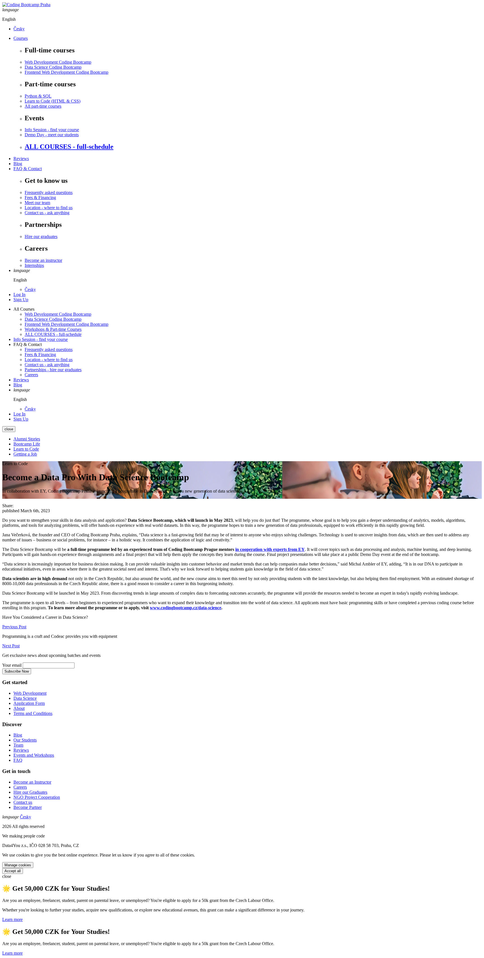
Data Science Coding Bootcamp (53, 67)
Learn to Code (26, 449)
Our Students (25, 740)
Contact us (22, 802)
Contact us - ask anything (47, 212)
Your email (12, 665)
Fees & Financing (40, 197)
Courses (20, 38)
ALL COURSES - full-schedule (69, 146)
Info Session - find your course (52, 129)
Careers (31, 374)
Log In (19, 294)
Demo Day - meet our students (52, 134)
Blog (17, 163)
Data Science (25, 698)
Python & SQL (38, 96)
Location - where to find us (49, 207)
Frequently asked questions (49, 192)
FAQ (17, 760)
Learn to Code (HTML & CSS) (52, 101)
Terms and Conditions (32, 713)
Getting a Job (25, 454)
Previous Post (14, 626)
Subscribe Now (16, 671)
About (19, 708)
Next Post (11, 645)
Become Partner (27, 807)
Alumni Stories (26, 439)
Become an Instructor (32, 782)
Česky (19, 28)
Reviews (21, 158)
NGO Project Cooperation (36, 797)
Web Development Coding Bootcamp (58, 62)
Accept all (12, 871)
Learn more (12, 919)
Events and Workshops (33, 755)
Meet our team (37, 202)
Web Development (29, 693)
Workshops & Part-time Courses (53, 329)
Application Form (29, 703)
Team (18, 745)
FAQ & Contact (27, 168)
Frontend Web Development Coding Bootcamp (66, 72)
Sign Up (20, 299)
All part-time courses (43, 106)
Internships (34, 265)
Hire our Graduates (30, 792)
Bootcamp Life (26, 444)
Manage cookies (17, 865)
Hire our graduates (41, 236)
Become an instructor (43, 260)
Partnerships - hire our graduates (53, 369)
